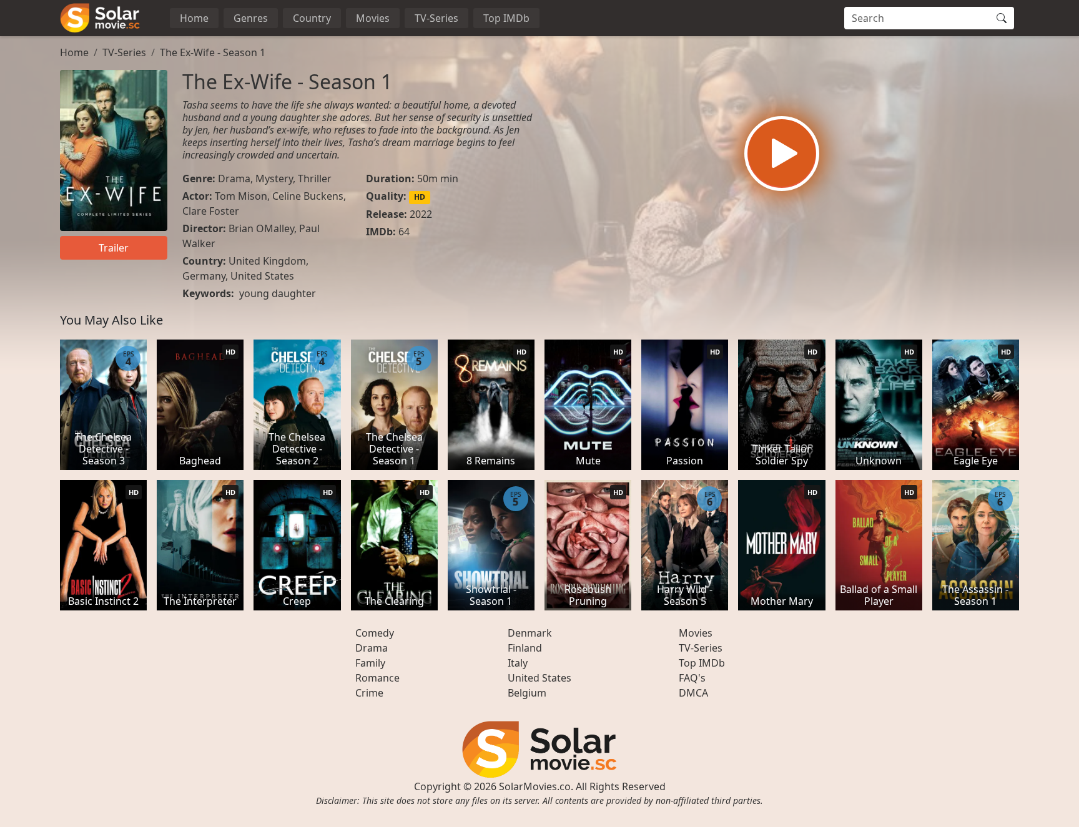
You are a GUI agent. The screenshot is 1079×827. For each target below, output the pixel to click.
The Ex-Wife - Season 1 (212, 52)
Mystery (274, 178)
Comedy (374, 633)
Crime (369, 693)
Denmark (530, 633)
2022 (421, 214)
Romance (377, 678)
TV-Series (436, 18)
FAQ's (692, 678)
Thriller (315, 178)
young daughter (277, 293)
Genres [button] (251, 18)
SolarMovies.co (535, 786)
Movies (373, 18)
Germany (203, 276)
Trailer (114, 248)
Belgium (527, 693)
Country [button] (312, 18)
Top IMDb (506, 18)
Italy (518, 663)
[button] (781, 153)
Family (370, 663)
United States (262, 276)
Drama (234, 178)
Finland (525, 648)
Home (194, 18)
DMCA (693, 693)
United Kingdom (267, 261)
